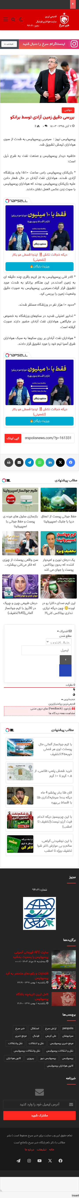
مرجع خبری (21, 1036)
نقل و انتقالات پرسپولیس (59, 1051)
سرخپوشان (67, 1036)
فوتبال (36, 1036)
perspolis (68, 1028)
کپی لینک (13, 438)
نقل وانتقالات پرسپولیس (27, 1051)
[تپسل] (7, 201)
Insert (75, 1195)
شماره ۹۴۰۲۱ (39, 890)
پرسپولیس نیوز (48, 1058)
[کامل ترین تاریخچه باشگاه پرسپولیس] (64, 999)
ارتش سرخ (50, 1028)
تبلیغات (41, 1149)
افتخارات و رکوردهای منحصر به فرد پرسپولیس (27, 976)
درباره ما (29, 1149)
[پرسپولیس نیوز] (51, 19)
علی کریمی (50, 1036)
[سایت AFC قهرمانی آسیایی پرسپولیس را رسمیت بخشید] (64, 959)
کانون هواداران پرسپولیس (60, 1066)
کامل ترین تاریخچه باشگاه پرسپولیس (32, 996)
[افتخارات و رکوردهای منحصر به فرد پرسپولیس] (64, 980)
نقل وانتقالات (15, 1043)
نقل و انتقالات (36, 1043)
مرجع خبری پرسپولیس (61, 1043)
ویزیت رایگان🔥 (39, 266)
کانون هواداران (13, 1058)
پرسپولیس (67, 1058)
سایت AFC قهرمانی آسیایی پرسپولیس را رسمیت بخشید (30, 955)
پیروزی (30, 1058)
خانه (51, 1149)
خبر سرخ (20, 1028)
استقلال (35, 1028)
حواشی (68, 110)
